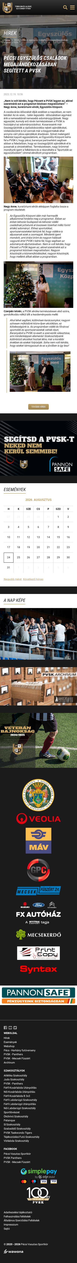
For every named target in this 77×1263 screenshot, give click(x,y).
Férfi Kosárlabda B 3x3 (17, 1096)
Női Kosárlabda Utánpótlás (19, 1091)
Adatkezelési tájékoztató (18, 1212)
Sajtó (7, 1228)
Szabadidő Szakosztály (17, 1128)
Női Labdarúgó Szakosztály (20, 1108)
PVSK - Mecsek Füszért (17, 1058)
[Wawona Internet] (38, 1252)
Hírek (16, 40)
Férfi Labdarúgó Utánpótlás (20, 1104)
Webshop (9, 1046)
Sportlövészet (12, 1112)
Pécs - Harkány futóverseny (20, 1050)
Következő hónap (33, 579)
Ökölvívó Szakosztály (16, 1116)
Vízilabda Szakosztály (16, 1140)
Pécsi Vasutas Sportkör (17, 1153)
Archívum (9, 1062)
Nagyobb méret (13, 579)
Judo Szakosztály (14, 1079)
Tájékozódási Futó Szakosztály (21, 1137)
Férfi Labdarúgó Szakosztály (20, 1100)
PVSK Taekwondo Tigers (18, 1132)
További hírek (38, 406)
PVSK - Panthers (13, 1054)
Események (10, 1042)
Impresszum (11, 1224)
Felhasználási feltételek (17, 1216)
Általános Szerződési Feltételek (21, 1220)
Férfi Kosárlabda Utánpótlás (20, 1087)
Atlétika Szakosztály (15, 1075)
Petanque (9, 1120)
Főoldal (7, 40)
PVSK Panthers (12, 1158)
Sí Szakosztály (12, 1124)
